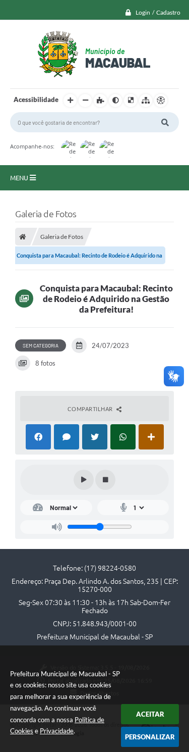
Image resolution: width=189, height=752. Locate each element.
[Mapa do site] (145, 100)
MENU (20, 177)
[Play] (84, 480)
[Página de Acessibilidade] (160, 100)
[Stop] (105, 480)
